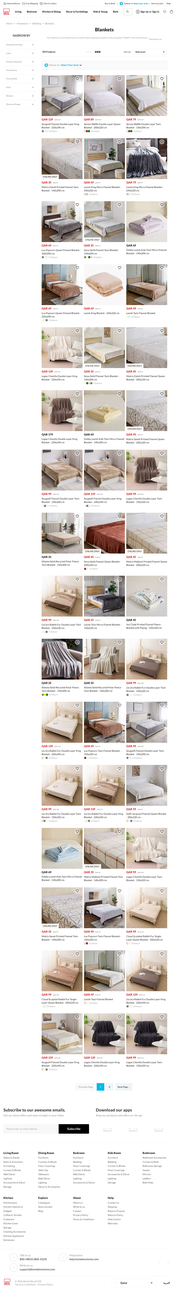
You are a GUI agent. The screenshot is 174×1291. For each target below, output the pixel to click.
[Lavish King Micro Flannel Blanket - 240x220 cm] (104, 178)
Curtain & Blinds (12, 1170)
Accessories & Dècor (14, 1182)
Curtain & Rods (151, 1161)
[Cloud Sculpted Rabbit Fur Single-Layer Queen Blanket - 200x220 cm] (146, 927)
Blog (40, 1211)
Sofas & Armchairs (13, 1161)
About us (78, 1202)
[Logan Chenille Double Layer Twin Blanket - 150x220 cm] (146, 489)
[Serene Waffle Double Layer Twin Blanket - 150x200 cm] (146, 115)
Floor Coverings (46, 1165)
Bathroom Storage (152, 1165)
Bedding (36, 23)
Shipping (112, 1206)
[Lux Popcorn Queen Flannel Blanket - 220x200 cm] (62, 241)
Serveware (8, 1239)
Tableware (43, 1174)
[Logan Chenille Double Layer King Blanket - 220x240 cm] (62, 367)
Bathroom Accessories (154, 1157)
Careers (77, 1211)
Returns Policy (115, 1215)
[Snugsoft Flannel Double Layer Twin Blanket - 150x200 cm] (62, 489)
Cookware (8, 1219)
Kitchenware (10, 1202)
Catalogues (44, 1202)
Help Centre (114, 1219)
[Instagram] (168, 1262)
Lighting (7, 1178)
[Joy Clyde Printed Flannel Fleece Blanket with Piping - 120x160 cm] (146, 615)
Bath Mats (148, 1182)
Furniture (43, 1157)
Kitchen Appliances (13, 1235)
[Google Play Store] (133, 1130)
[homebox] (7, 11)
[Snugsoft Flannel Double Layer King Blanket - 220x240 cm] (62, 115)
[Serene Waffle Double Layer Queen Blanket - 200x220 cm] (104, 115)
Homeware (22, 23)
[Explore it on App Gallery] (159, 1130)
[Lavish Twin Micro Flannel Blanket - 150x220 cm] (104, 615)
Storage (7, 1186)
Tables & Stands (11, 1157)
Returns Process (116, 1211)
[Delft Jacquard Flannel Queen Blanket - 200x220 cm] (146, 804)
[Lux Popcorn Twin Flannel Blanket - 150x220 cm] (104, 741)
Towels (146, 1170)
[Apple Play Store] (108, 1130)
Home (9, 23)
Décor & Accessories (49, 1186)
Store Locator (45, 1206)
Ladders (147, 1178)
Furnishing (9, 1165)
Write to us (79, 1206)
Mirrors (147, 1174)
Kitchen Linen (10, 1223)
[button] (165, 12)
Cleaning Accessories (14, 1231)
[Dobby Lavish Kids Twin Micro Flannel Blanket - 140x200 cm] (146, 241)
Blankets (104, 29)
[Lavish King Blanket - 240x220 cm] (104, 304)
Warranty (113, 1223)
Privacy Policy (80, 1215)
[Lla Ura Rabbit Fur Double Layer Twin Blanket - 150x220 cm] (62, 615)
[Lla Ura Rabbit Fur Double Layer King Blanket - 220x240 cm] (62, 741)
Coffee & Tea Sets (12, 1215)
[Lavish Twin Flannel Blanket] (146, 304)
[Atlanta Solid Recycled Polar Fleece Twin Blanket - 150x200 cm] (62, 552)
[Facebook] (159, 1262)
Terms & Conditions (83, 1219)
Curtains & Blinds (47, 1161)
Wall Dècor (9, 1174)
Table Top (43, 1170)
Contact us (113, 1202)
